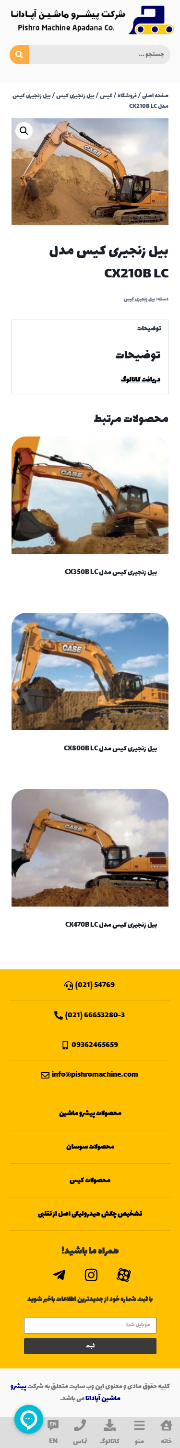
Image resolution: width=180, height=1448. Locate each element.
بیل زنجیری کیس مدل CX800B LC (110, 749)
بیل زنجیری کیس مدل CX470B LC (111, 925)
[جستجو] (19, 54)
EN (53, 1442)
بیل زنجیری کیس (139, 299)
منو (139, 1442)
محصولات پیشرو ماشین (90, 1113)
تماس (80, 1442)
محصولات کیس (90, 1180)
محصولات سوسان (90, 1147)
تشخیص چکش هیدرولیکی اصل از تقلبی (90, 1214)
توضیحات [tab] (149, 328)
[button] (24, 130)
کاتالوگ (110, 1442)
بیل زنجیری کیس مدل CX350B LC (111, 572)
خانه (166, 1442)
